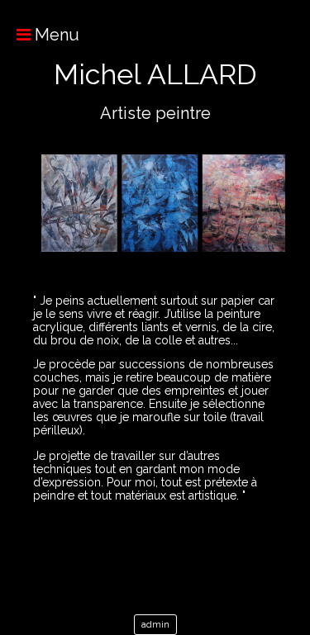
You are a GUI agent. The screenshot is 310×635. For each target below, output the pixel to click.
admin (155, 624)
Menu (55, 35)
